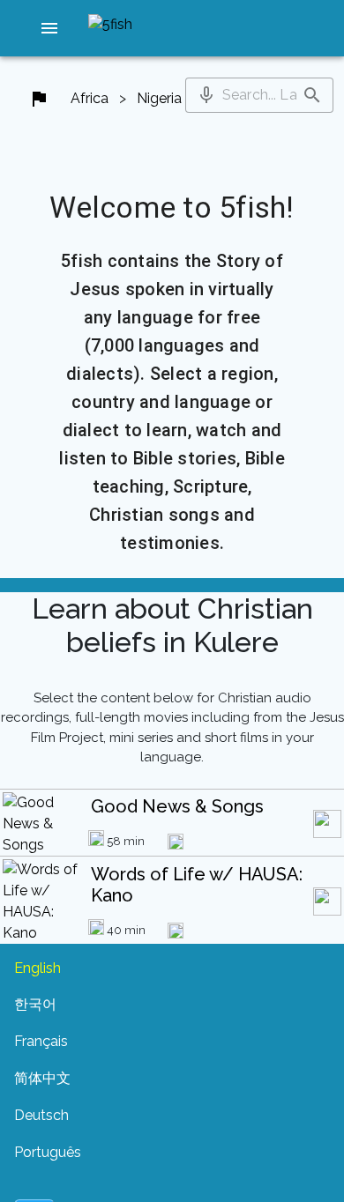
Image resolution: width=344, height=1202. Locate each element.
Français (41, 1041)
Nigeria (159, 98)
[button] (49, 28)
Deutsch (41, 1115)
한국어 (35, 1004)
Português (47, 1152)
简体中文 (42, 1078)
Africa (89, 98)
